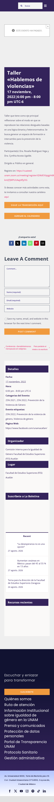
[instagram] (27, 791)
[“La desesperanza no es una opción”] (11, 544)
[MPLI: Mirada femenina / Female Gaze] (21, 625)
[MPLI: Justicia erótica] (32, 612)
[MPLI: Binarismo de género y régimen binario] (42, 612)
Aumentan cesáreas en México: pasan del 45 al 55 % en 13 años (31, 563)
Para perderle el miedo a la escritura (40, 347)
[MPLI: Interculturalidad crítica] (21, 612)
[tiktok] (38, 791)
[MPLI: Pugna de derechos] (11, 625)
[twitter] (15, 791)
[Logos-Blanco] (10, 4)
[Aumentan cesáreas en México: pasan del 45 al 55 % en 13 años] (11, 561)
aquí (6, 196)
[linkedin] (44, 791)
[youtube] (21, 791)
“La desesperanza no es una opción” (31, 545)
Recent (27, 536)
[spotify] (32, 791)
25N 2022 (22, 400)
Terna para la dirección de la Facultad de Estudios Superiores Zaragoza (26, 581)
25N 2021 (11, 400)
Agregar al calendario (27, 216)
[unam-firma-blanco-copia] (12, 656)
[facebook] (9, 791)
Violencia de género (23, 418)
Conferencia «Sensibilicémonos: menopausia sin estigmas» (18, 347)
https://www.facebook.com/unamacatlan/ (26, 428)
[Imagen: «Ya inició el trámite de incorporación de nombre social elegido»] (11, 615)
